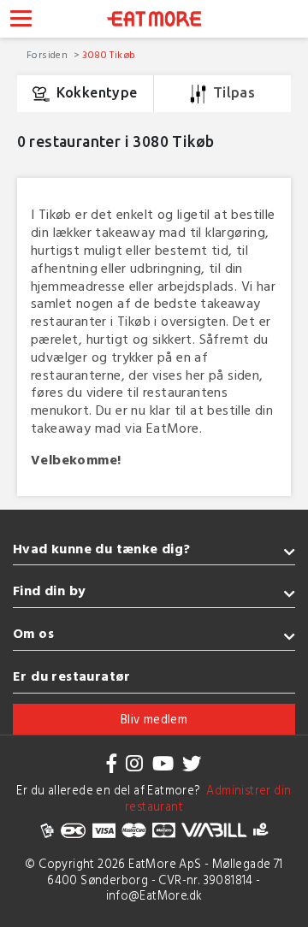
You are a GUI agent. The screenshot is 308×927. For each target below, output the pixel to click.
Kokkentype (97, 92)
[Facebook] (112, 763)
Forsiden (49, 54)
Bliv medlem (154, 719)
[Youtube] (163, 763)
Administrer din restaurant (208, 798)
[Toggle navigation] (21, 20)
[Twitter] (191, 763)
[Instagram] (134, 763)
